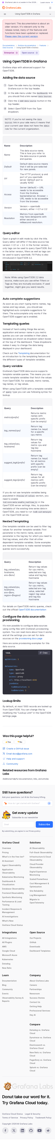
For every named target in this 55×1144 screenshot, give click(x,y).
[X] (14, 1130)
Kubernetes (7, 959)
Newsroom (35, 993)
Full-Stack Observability (41, 852)
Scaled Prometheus (39, 879)
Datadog (6, 964)
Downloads (35, 946)
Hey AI (33, 1015)
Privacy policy (34, 831)
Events (5, 993)
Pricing (5, 852)
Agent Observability (11, 865)
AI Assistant (8, 861)
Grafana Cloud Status (12, 925)
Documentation (9, 45)
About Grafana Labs (39, 981)
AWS (4, 946)
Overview (6, 848)
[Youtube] (39, 1130)
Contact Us (35, 1002)
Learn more (45, 2)
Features (43, 45)
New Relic (6, 968)
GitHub (33, 942)
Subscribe (44, 824)
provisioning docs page (30, 638)
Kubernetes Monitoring (13, 877)
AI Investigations (10, 916)
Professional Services (40, 1011)
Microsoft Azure (9, 955)
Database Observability (13, 889)
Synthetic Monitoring (12, 897)
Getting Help (36, 1006)
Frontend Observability (13, 893)
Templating (24, 353)
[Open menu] (50, 8)
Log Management (38, 895)
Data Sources (8, 48)
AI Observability (37, 848)
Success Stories (37, 998)
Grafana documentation (27, 45)
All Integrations (9, 938)
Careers (33, 985)
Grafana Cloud (22, 1102)
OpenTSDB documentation (32, 609)
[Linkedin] (22, 1130)
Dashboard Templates (40, 951)
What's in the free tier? (13, 857)
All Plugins (7, 942)
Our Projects (35, 938)
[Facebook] (5, 1130)
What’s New (7, 921)
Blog (4, 985)
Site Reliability (36, 891)
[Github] (31, 1130)
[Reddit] (48, 1130)
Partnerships (36, 989)
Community (7, 989)
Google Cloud (8, 951)
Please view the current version (21, 36)
